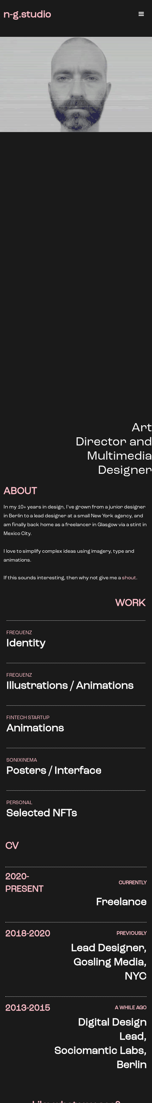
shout (129, 578)
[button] (141, 14)
